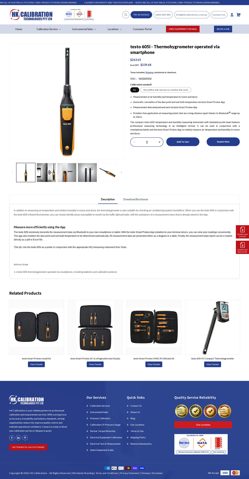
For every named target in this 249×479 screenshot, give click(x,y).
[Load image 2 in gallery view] (46, 172)
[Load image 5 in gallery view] (107, 172)
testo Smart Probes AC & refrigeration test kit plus (95, 358)
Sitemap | (147, 473)
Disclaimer (157, 473)
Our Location (203, 424)
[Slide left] (12, 172)
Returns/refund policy (141, 443)
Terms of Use (137, 431)
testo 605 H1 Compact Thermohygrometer (212, 358)
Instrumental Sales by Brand (28, 447)
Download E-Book (242, 235)
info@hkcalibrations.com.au (191, 14)
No (134, 90)
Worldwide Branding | (84, 473)
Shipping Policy (138, 437)
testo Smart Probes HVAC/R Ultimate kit (153, 358)
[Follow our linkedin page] (18, 437)
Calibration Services (100, 405)
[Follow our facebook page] (11, 437)
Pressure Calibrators (100, 418)
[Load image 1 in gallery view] (25, 172)
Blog (132, 418)
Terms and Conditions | (108, 473)
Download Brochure (242, 251)
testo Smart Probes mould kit (36, 358)
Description (108, 199)
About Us (135, 412)
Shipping (149, 72)
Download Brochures (135, 199)
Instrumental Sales (99, 412)
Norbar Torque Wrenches (102, 431)
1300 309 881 (163, 14)
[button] (125, 14)
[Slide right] (121, 172)
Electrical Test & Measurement (105, 443)
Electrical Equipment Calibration (106, 437)
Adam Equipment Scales (102, 450)
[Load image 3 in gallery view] (66, 172)
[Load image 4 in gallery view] (87, 172)
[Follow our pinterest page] (25, 437)
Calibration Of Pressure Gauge (105, 424)
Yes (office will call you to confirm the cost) (165, 90)
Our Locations (137, 424)
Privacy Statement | (131, 473)
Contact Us (219, 14)
